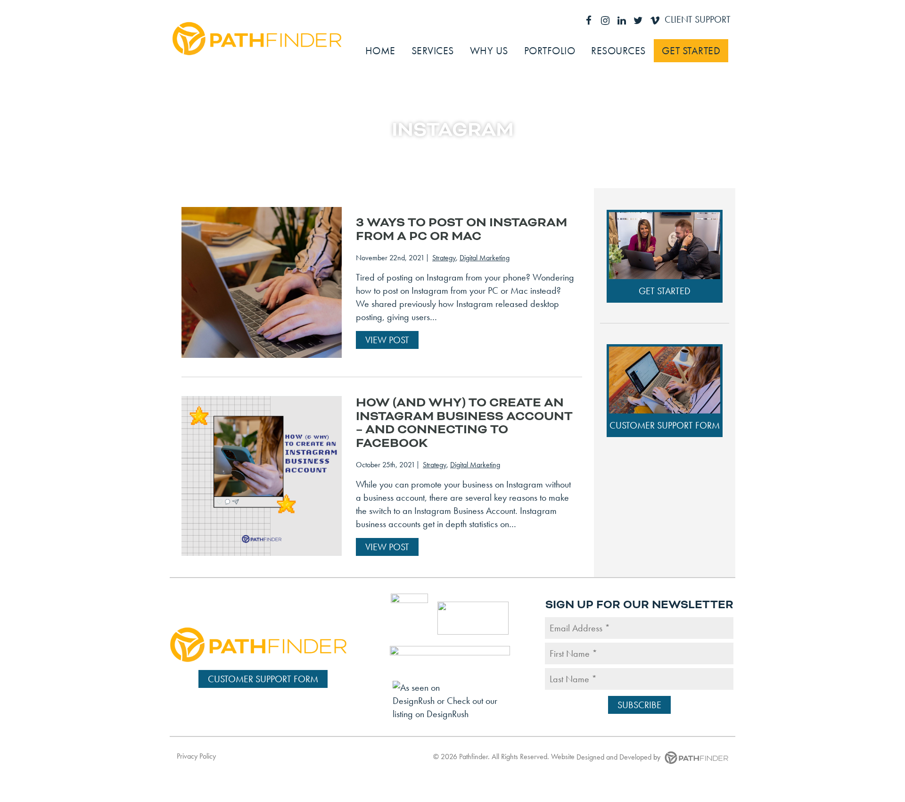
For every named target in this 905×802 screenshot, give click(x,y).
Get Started (665, 291)
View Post (387, 340)
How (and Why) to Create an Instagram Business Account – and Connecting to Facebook (464, 423)
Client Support (698, 19)
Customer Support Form (664, 425)
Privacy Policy (196, 756)
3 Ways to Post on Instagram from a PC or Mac (461, 229)
